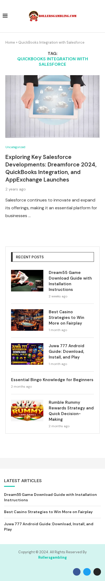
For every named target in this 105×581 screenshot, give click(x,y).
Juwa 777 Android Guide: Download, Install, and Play (66, 351)
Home (10, 42)
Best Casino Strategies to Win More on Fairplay (66, 317)
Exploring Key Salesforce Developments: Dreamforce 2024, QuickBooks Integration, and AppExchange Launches (51, 168)
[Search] (99, 16)
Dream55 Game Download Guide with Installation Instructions (70, 281)
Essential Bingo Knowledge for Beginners (52, 379)
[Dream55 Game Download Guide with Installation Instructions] (27, 280)
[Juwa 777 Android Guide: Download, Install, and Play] (27, 354)
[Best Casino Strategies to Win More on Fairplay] (27, 320)
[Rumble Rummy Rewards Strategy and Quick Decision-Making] (27, 410)
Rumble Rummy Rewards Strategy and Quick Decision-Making (71, 411)
